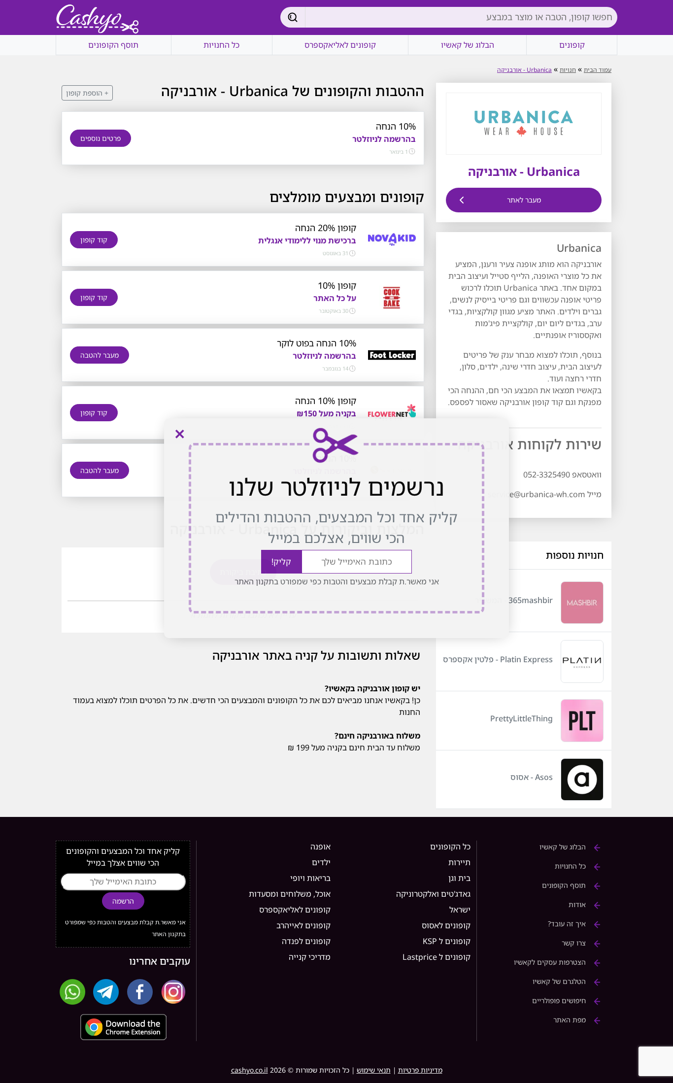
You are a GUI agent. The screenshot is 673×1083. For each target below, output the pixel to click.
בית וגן (459, 878)
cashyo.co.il (249, 1070)
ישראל (460, 909)
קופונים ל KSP (447, 941)
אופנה (320, 846)
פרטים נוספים (100, 138)
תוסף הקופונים (113, 44)
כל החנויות (221, 44)
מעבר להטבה (99, 355)
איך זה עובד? (568, 923)
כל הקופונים (450, 846)
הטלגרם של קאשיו (560, 981)
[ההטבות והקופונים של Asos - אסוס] (582, 779)
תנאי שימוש (374, 1070)
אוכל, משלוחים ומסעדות (290, 893)
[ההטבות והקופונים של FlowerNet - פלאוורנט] (392, 411)
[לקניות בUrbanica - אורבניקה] (523, 122)
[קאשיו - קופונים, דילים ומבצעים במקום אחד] (97, 19)
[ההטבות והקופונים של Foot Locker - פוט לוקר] (392, 354)
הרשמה (123, 901)
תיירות (459, 862)
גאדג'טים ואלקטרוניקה (433, 893)
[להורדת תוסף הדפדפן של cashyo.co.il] (123, 1027)
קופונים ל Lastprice (437, 956)
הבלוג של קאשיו (467, 44)
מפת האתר (570, 1019)
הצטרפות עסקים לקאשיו (551, 962)
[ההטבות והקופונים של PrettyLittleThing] (582, 720)
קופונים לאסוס (446, 925)
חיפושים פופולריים (560, 1000)
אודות (578, 904)
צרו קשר (575, 943)
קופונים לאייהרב (303, 925)
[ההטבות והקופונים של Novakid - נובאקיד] (392, 239)
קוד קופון (93, 239)
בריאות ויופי (310, 878)
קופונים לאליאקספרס (340, 44)
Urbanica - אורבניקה (524, 70)
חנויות (568, 70)
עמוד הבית (597, 70)
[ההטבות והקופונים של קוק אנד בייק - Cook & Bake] (392, 296)
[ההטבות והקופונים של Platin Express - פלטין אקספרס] (582, 661)
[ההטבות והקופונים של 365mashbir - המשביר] (582, 603)
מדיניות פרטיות (420, 1070)
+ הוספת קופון (87, 93)
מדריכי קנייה (310, 956)
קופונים (572, 44)
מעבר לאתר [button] (524, 199)
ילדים (321, 862)
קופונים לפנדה (306, 941)
